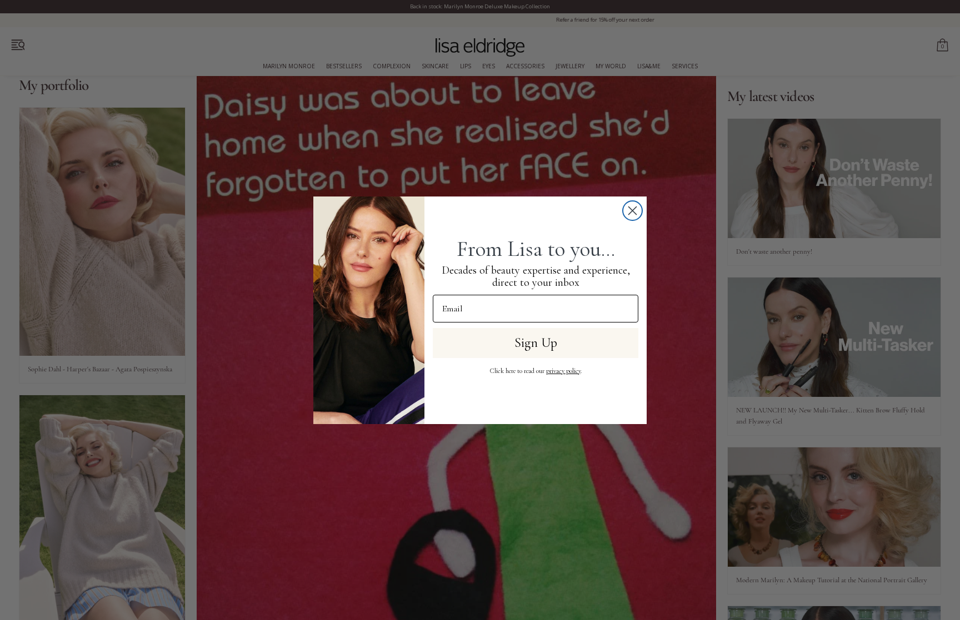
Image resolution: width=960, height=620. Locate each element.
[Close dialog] (632, 210)
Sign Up (535, 343)
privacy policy (563, 371)
